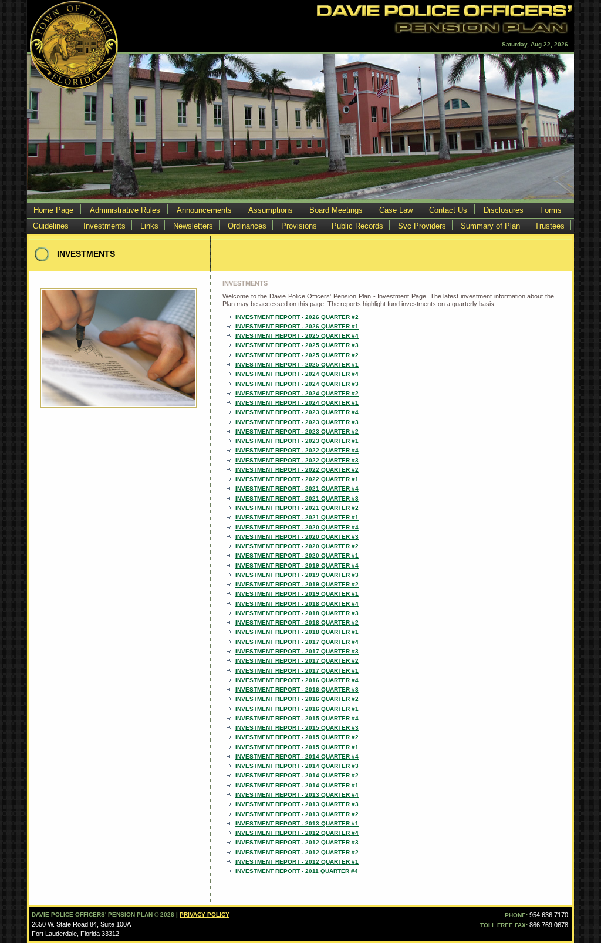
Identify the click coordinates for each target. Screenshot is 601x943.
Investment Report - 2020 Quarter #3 (297, 536)
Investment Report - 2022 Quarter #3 (297, 460)
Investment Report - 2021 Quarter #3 (297, 498)
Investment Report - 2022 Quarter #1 (297, 479)
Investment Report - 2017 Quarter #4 (297, 642)
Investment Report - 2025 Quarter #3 (297, 345)
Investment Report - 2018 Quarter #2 (297, 622)
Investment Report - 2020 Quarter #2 (297, 546)
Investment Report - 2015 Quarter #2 (297, 737)
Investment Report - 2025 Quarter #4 (297, 336)
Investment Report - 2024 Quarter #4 (297, 374)
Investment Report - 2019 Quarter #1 (297, 593)
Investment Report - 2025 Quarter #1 (297, 364)
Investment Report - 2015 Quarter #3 (297, 727)
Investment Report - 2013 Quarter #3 (297, 804)
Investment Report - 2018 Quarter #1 (297, 632)
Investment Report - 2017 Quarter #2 (297, 660)
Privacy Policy (204, 914)
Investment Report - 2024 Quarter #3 (297, 384)
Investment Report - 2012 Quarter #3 (297, 842)
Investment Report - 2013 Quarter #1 (297, 823)
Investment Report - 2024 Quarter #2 (297, 393)
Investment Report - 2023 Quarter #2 (297, 431)
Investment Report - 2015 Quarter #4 (297, 718)
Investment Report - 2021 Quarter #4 (297, 488)
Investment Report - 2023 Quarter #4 (297, 412)
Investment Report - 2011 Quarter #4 (296, 871)
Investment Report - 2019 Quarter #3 (297, 575)
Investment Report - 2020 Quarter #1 (297, 555)
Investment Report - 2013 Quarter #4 (297, 794)
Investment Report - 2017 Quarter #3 (297, 651)
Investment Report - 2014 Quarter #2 (297, 775)
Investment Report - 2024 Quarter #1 (297, 403)
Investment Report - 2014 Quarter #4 (297, 756)
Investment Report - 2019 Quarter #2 (297, 584)
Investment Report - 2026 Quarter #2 (297, 317)
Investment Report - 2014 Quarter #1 (297, 785)
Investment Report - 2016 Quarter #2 (297, 699)
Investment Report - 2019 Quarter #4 (297, 565)
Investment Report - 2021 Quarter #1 (297, 517)
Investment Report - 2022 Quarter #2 (297, 470)
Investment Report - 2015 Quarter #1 (297, 747)
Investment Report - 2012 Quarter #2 (297, 852)
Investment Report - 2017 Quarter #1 (297, 670)
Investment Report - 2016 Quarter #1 (297, 709)
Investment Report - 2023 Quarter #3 (297, 422)
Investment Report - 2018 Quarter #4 (297, 603)
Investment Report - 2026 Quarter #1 (297, 326)
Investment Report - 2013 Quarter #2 (297, 814)
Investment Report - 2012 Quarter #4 (297, 833)
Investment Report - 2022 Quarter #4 (297, 450)
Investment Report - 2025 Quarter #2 (297, 355)
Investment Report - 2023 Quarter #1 (297, 441)
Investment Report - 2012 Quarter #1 (297, 861)
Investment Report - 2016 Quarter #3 (297, 689)
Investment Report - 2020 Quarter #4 (297, 527)
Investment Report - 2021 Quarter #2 (297, 508)
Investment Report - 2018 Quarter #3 (297, 613)
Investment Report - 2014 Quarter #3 (297, 766)
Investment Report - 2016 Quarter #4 (297, 680)
